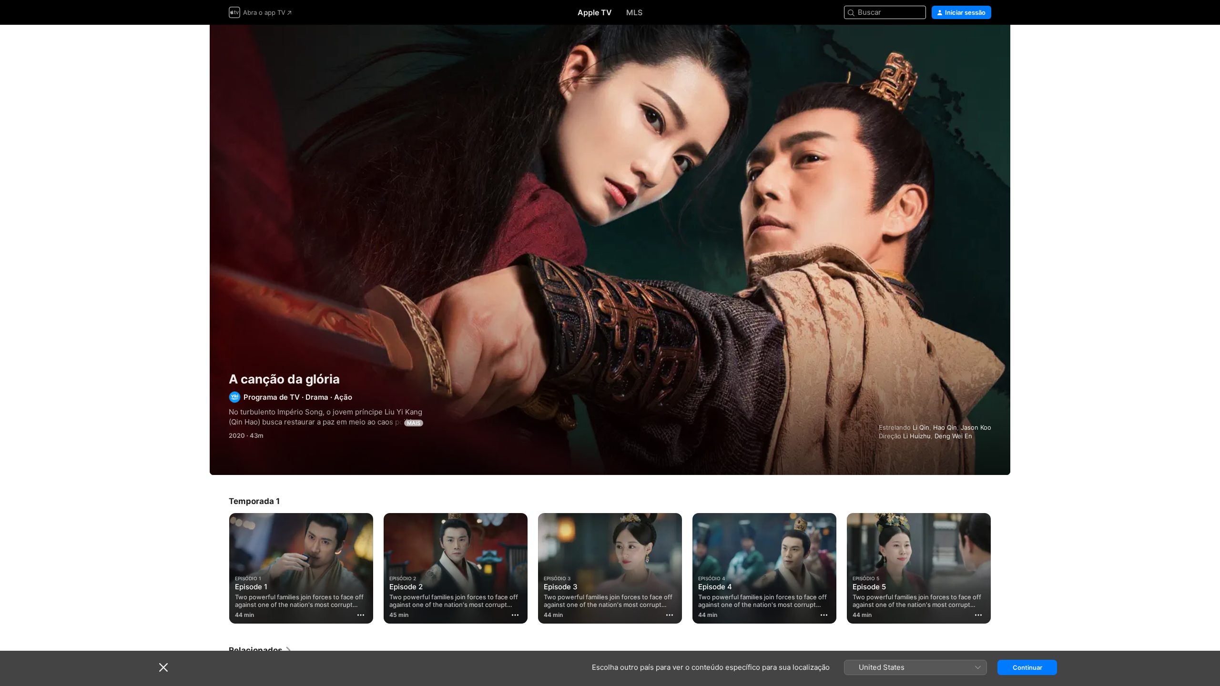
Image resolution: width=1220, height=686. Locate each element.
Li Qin (921, 427)
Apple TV (595, 12)
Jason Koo (976, 427)
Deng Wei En (953, 436)
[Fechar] (163, 667)
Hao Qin (945, 427)
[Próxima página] (1000, 568)
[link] (260, 650)
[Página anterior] (219, 568)
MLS (634, 12)
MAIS (413, 423)
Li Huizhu (917, 436)
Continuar (1027, 667)
